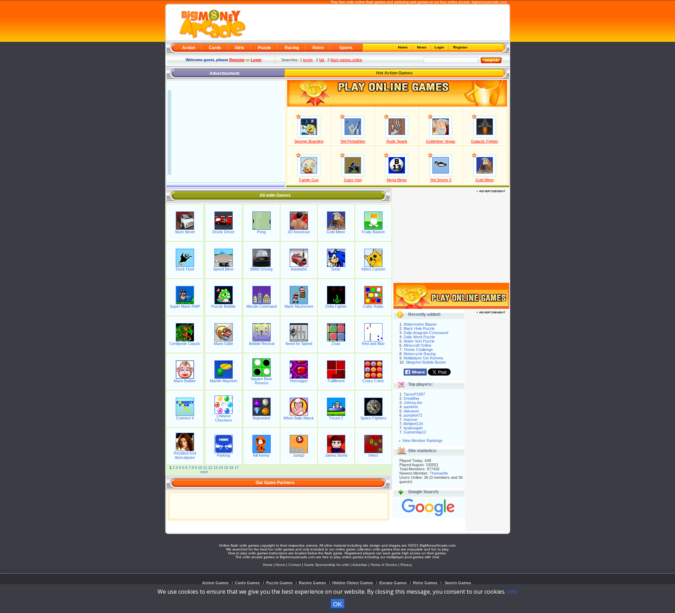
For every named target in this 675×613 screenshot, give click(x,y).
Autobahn (299, 269)
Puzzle (264, 47)
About (280, 565)
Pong (261, 232)
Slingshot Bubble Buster (426, 362)
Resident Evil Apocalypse (185, 455)
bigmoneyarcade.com (489, 2)
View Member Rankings (422, 440)
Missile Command (261, 306)
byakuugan (413, 428)
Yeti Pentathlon (352, 141)
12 (210, 467)
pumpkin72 (413, 415)
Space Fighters (373, 418)
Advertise (359, 565)
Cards (215, 47)
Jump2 (298, 455)
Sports (346, 47)
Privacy (406, 565)
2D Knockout (299, 232)
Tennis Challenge (418, 349)
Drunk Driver (223, 232)
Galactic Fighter (484, 141)
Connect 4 (185, 418)
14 (221, 467)
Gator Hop (353, 180)
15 (226, 467)
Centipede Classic (184, 343)
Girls (239, 47)
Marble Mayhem (223, 381)
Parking (223, 455)
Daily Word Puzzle (419, 337)
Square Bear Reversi (261, 381)
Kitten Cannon (373, 269)
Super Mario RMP (185, 306)
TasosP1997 (414, 394)
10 (200, 467)
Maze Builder (185, 381)
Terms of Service (384, 565)
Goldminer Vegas (440, 141)
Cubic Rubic (373, 306)
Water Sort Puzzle (419, 341)
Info (512, 591)
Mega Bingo (397, 180)
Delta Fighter (336, 306)
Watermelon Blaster (420, 324)
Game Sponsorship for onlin (326, 565)
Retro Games (425, 583)
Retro (318, 47)
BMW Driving (261, 269)
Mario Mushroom (298, 306)
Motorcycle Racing (420, 354)
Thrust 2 (336, 418)
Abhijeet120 (413, 424)
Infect (373, 455)
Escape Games (393, 583)
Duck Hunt (185, 269)
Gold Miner (484, 180)
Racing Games (312, 583)
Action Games (215, 583)
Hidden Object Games (352, 583)
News (422, 47)
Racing (292, 47)
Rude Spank (396, 141)
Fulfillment (336, 381)
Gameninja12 (415, 432)
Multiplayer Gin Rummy (423, 358)
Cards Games (247, 583)
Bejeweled (261, 418)
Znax (336, 343)
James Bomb (336, 455)
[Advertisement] (377, 23)
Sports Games (458, 583)
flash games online (346, 60)
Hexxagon (299, 381)
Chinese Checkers (223, 418)
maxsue (410, 419)
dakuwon (411, 411)
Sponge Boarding (308, 141)
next (204, 472)
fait (321, 60)
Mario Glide (223, 343)
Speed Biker (223, 269)
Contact (294, 565)
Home (403, 47)
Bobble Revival (261, 343)
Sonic (336, 269)
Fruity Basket (373, 232)
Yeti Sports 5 (440, 180)
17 (236, 467)
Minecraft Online (417, 345)
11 (205, 467)
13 (215, 467)
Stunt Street (185, 232)
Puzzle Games (279, 583)
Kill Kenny (261, 455)
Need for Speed (298, 343)
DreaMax (411, 398)
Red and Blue (373, 343)
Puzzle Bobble (223, 306)
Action (188, 47)
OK (337, 604)
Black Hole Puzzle (419, 328)
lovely (308, 60)
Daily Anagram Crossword (426, 333)
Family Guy (309, 180)
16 (231, 467)
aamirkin (411, 407)
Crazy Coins (373, 381)
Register (460, 47)
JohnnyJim (413, 402)
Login (439, 47)
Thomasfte (439, 473)
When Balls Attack (298, 418)
